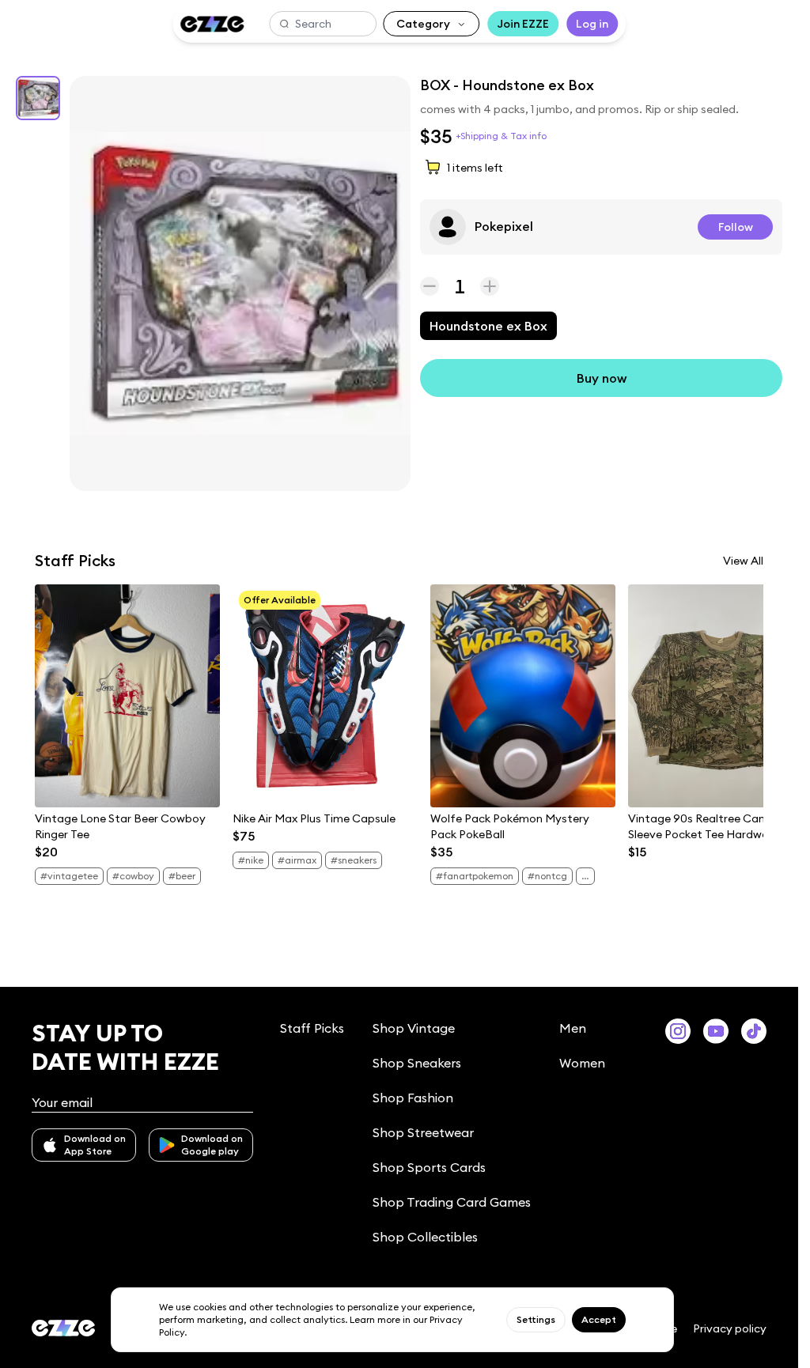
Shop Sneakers (417, 1063)
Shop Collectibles (425, 1237)
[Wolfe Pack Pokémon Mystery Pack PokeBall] (522, 695)
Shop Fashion (413, 1097)
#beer (181, 876)
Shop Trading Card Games (452, 1202)
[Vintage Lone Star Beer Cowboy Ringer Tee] (127, 695)
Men (572, 1028)
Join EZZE (523, 24)
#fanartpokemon (474, 876)
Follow (735, 227)
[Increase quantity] (489, 286)
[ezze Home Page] (212, 24)
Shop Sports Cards (429, 1167)
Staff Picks (312, 1028)
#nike (250, 860)
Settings (536, 1319)
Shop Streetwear (423, 1132)
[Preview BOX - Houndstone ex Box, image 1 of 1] (240, 283)
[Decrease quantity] (429, 286)
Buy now (601, 378)
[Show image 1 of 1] (38, 98)
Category (423, 24)
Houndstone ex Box (488, 326)
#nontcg (547, 876)
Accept (598, 1319)
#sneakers (354, 860)
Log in (592, 24)
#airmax (297, 860)
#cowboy (133, 876)
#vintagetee (69, 876)
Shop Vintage (414, 1028)
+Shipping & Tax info (501, 136)
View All (743, 561)
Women (582, 1063)
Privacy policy (729, 1328)
